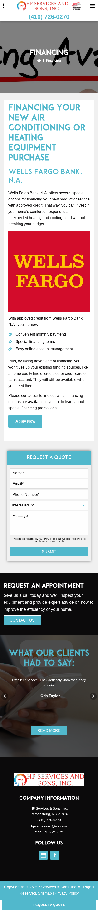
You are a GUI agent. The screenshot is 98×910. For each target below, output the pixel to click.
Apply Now (25, 421)
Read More (49, 731)
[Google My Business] (43, 855)
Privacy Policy (78, 538)
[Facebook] (54, 855)
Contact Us (22, 620)
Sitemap (45, 893)
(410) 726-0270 (49, 16)
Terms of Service (48, 541)
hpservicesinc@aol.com (49, 826)
